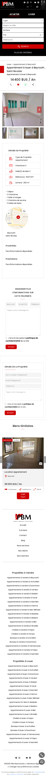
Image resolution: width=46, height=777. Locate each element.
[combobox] (23, 20)
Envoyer (11, 347)
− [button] (8, 213)
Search (24, 46)
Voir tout (23, 495)
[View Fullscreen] (8, 218)
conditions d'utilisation (16, 774)
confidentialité (38, 772)
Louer (31, 14)
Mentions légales (34, 763)
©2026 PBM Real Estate (14, 763)
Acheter (14, 14)
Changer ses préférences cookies (24, 766)
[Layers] (24, 210)
